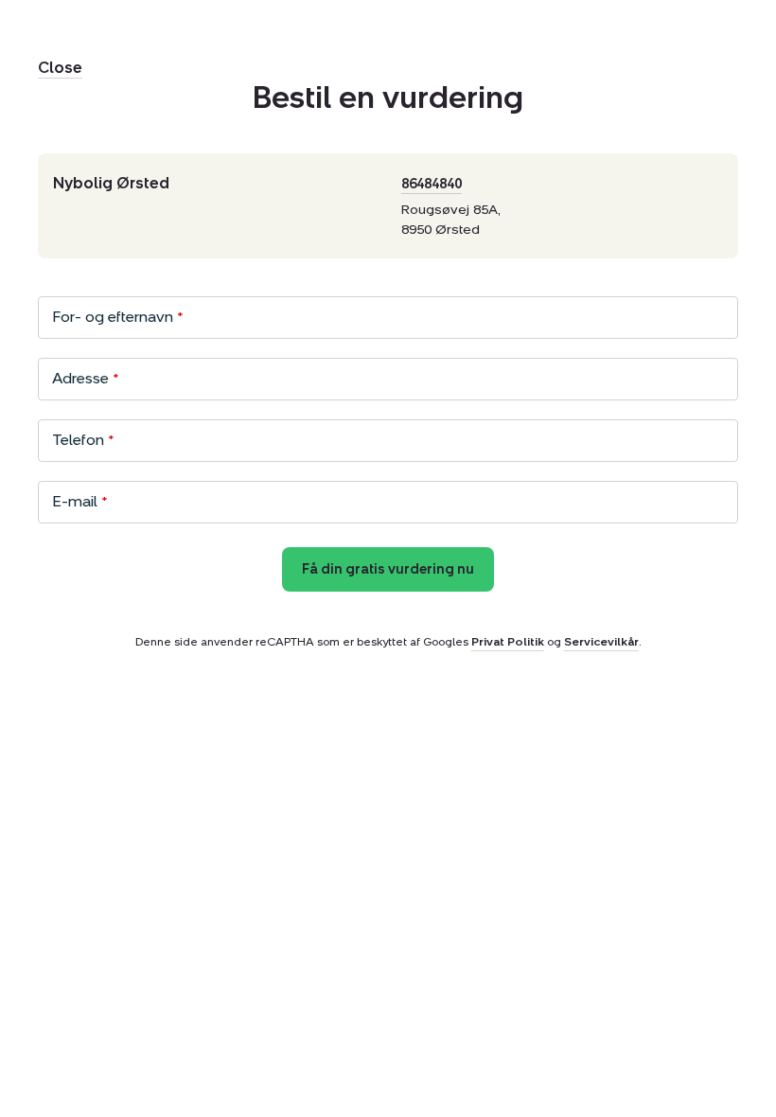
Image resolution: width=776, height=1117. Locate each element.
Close (60, 68)
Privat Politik (507, 641)
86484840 (431, 184)
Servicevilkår (601, 641)
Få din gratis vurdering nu (388, 569)
